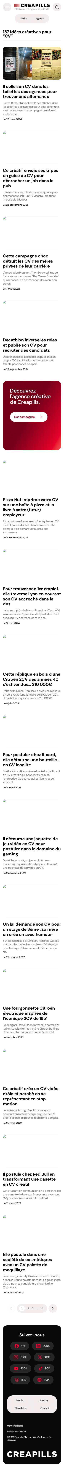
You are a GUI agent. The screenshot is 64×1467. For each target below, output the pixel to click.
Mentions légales (15, 1425)
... (37, 1308)
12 (42, 1308)
